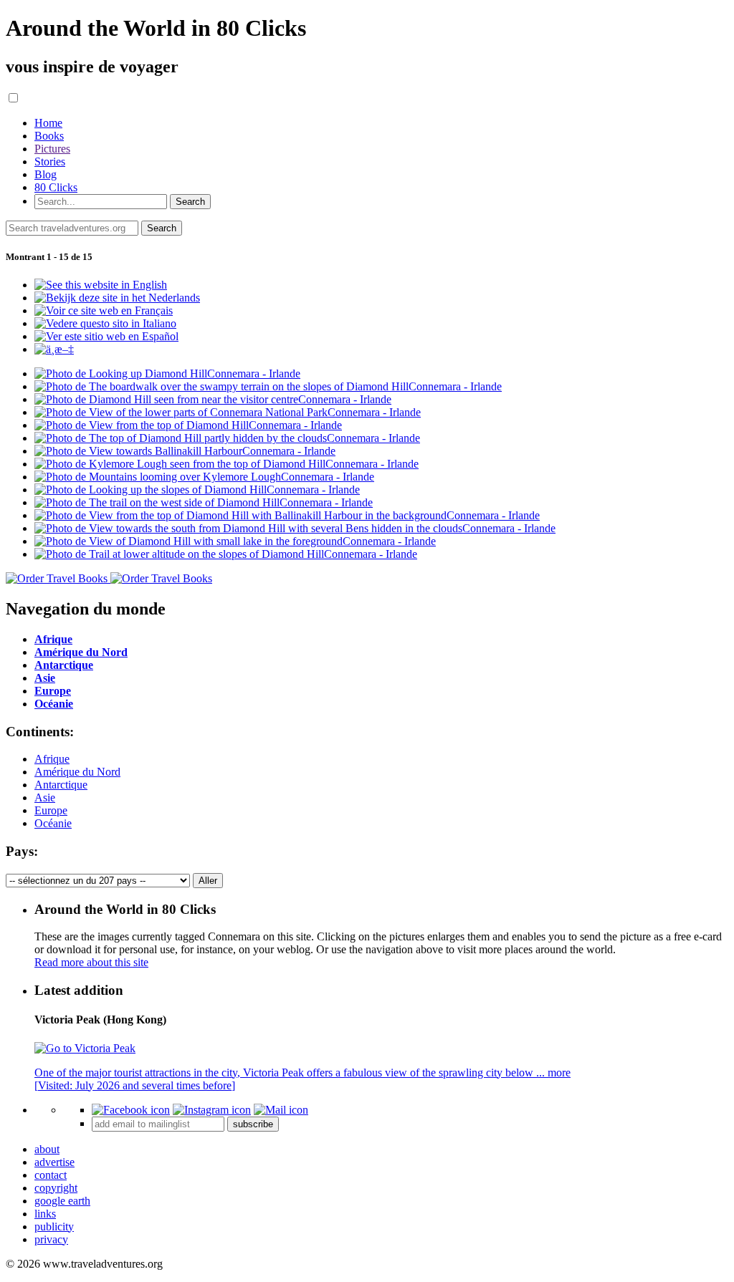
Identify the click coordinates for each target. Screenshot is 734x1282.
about (46, 1149)
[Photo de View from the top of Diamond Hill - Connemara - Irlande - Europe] (188, 425)
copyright (55, 1188)
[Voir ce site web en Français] (103, 310)
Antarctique (60, 785)
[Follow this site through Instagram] (212, 1110)
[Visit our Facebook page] (131, 1110)
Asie (44, 797)
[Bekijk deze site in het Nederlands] (117, 297)
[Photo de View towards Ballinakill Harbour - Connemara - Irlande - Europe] (184, 451)
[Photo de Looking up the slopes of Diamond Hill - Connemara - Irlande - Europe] (197, 489)
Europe (50, 810)
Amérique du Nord (77, 772)
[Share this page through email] (281, 1110)
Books (49, 136)
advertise (54, 1162)
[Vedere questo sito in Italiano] (105, 323)
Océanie (53, 823)
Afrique (52, 759)
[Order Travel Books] (109, 578)
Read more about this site (91, 962)
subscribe (253, 1124)
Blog (45, 174)
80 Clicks (55, 187)
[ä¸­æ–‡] (54, 349)
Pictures (52, 149)
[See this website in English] (100, 285)
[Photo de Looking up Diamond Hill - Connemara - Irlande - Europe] (167, 373)
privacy (51, 1239)
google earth (62, 1201)
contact (50, 1175)
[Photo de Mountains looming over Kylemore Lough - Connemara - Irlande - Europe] (204, 477)
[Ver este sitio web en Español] (106, 336)
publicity (54, 1226)
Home (48, 123)
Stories (49, 161)
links (45, 1214)
